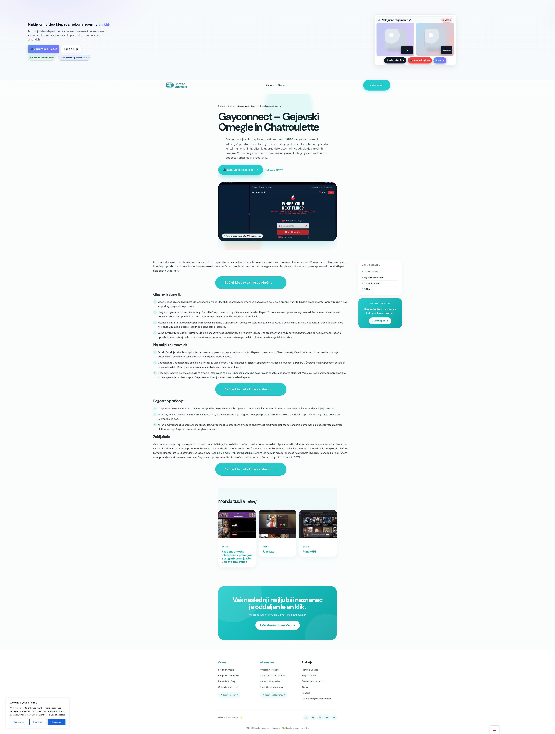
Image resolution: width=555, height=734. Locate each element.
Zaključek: (368, 289)
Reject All (37, 722)
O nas (305, 687)
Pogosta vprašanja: (373, 283)
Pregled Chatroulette (228, 675)
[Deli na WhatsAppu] (327, 717)
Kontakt (306, 693)
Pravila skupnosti (310, 669)
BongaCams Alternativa (271, 687)
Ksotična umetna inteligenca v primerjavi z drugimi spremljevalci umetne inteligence (237, 557)
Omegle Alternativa (270, 669)
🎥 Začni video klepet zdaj (238, 169)
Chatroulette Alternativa (272, 675)
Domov (221, 106)
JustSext (268, 551)
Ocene (231, 106)
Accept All (56, 722)
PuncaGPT (309, 551)
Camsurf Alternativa (270, 681)
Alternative (267, 662)
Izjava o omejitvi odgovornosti (317, 698)
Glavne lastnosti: (372, 271)
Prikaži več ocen (229, 695)
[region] (37, 713)
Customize (19, 722)
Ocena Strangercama (228, 687)
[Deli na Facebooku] (313, 717)
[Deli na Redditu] (320, 717)
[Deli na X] (306, 717)
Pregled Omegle (226, 669)
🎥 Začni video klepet (43, 49)
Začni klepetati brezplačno (275, 625)
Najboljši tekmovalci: (373, 277)
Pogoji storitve (309, 675)
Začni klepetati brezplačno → (250, 282)
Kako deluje (71, 49)
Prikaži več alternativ (273, 695)
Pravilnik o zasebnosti (312, 681)
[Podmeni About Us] (273, 85)
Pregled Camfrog (226, 681)
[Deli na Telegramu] (334, 717)
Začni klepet (376, 85)
